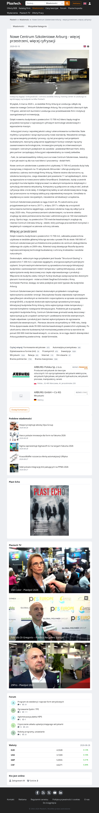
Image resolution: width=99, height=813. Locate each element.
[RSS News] (43, 792)
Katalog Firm (24, 8)
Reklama (76, 3)
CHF (13, 765)
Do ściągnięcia (49, 803)
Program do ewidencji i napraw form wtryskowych (41, 701)
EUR (13, 750)
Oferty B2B (12, 8)
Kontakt (10, 799)
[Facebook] (37, 792)
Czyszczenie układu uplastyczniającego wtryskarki (40, 724)
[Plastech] (14, 3)
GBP (13, 760)
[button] (89, 3)
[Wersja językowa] (84, 3)
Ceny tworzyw (52, 8)
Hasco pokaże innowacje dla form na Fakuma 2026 (42, 435)
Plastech (13, 19)
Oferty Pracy (38, 13)
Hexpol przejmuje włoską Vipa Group (36, 425)
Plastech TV (25, 13)
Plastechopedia (75, 8)
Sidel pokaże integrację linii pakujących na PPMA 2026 (43, 467)
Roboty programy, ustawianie (31, 731)
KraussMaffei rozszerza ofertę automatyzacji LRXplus (43, 456)
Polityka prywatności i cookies (66, 799)
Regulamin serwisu (39, 799)
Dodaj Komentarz (19, 409)
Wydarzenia (12, 13)
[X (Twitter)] (49, 792)
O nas (87, 799)
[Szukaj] (67, 3)
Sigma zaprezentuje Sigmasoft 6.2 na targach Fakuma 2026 (46, 446)
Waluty (13, 745)
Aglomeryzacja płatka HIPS (30, 716)
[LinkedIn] (60, 792)
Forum (63, 8)
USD (13, 755)
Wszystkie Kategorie (37, 26)
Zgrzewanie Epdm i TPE (28, 709)
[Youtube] (54, 792)
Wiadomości (38, 8)
